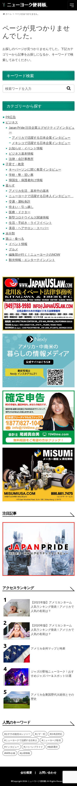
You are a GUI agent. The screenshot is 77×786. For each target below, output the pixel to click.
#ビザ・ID (40, 734)
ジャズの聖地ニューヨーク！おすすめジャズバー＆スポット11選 (52, 673)
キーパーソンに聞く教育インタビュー (35, 169)
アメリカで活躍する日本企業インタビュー (41, 137)
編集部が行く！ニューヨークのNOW (34, 254)
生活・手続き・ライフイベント (30, 222)
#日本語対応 (56, 734)
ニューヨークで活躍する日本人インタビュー (41, 196)
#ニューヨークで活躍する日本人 (20, 740)
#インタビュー (11, 746)
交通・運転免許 (19, 201)
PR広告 (11, 117)
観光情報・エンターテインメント (32, 260)
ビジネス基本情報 (21, 153)
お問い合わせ (47, 772)
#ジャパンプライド (33, 746)
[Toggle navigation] (72, 5)
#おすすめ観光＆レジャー (17, 734)
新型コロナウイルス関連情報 (29, 217)
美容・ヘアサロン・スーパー (29, 228)
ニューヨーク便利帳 (37, 781)
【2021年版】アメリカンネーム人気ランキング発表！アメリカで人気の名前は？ (52, 607)
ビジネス (12, 122)
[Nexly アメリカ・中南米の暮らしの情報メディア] (38, 385)
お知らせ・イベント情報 (26, 148)
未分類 (10, 233)
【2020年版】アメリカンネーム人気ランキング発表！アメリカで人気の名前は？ (52, 630)
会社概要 (26, 772)
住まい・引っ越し (21, 207)
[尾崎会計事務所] (38, 442)
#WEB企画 (9, 753)
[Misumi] (38, 499)
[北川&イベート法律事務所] (38, 328)
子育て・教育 (15, 164)
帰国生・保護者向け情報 (26, 180)
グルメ (13, 249)
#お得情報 (25, 753)
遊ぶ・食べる (15, 238)
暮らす (10, 185)
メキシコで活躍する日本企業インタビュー (41, 143)
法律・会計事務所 (21, 159)
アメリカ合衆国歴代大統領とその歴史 (52, 697)
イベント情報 (18, 244)
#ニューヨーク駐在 (51, 740)
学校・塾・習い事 (21, 175)
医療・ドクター (19, 212)
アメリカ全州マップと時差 (48, 648)
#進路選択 (52, 746)
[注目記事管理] (38, 576)
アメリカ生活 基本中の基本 (29, 190)
